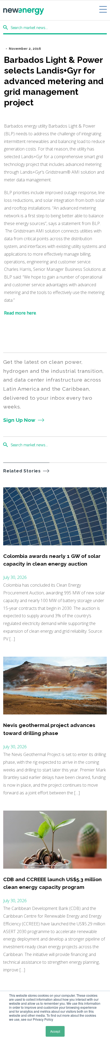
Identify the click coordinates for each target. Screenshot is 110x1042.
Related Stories (22, 470)
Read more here (20, 313)
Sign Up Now (19, 420)
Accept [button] (55, 1031)
